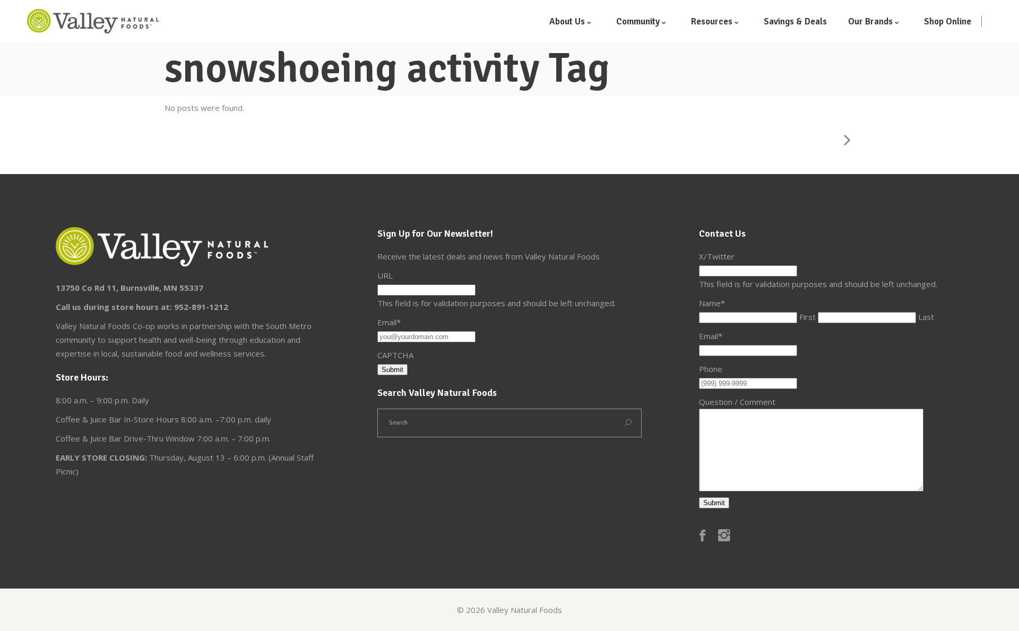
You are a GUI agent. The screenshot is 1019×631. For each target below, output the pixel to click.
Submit (392, 370)
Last (926, 317)
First (807, 317)
